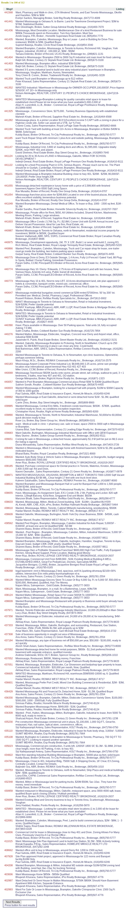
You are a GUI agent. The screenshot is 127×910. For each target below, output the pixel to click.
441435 (8, 39)
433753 (8, 770)
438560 (8, 532)
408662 (8, 850)
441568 (8, 12)
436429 (8, 691)
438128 (8, 580)
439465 (8, 448)
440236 (8, 343)
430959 (8, 791)
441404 (8, 57)
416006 (8, 832)
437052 (8, 658)
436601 (8, 682)
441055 (8, 185)
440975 (8, 242)
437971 (8, 610)
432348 (8, 782)
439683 (8, 433)
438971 (8, 475)
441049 (8, 203)
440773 (8, 281)
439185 (8, 466)
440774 (8, 269)
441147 (8, 147)
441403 (8, 63)
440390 (8, 325)
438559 (8, 541)
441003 (8, 221)
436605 (8, 673)
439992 (8, 397)
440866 (8, 248)
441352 (8, 87)
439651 (8, 439)
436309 (8, 713)
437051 (8, 664)
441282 (8, 120)
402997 (8, 880)
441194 (8, 129)
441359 (8, 78)
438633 (8, 502)
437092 (8, 649)
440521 (8, 301)
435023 (8, 746)
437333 (8, 625)
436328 (8, 706)
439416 (8, 457)
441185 (8, 138)
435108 (8, 737)
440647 (8, 292)
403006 (8, 874)
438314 (8, 559)
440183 (8, 364)
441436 (8, 30)
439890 (8, 415)
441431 (8, 48)
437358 (8, 616)
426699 (8, 799)
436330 (8, 697)
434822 (8, 755)
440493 (8, 313)
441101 (8, 174)
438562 (8, 523)
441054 (8, 194)
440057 (8, 382)
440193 (8, 355)
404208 (8, 865)
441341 (8, 99)
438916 (8, 484)
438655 (8, 493)
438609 (8, 514)
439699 (8, 424)
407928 (8, 856)
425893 (8, 808)
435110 (8, 730)
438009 (8, 601)
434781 (8, 761)
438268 (8, 571)
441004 (8, 212)
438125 (8, 588)
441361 (8, 69)
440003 (8, 388)
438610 (8, 508)
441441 (8, 21)
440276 (8, 334)
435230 (8, 722)
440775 (8, 257)
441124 (8, 156)
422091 (8, 820)
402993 (8, 889)
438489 (8, 550)
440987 (8, 230)
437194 (8, 640)
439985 (8, 406)
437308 (8, 634)
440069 (8, 373)
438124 (8, 595)
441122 (8, 165)
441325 (8, 111)
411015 (8, 841)
